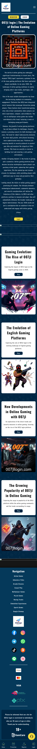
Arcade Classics (18, 584)
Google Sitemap (18, 611)
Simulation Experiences (18, 603)
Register (13, 17)
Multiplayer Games (18, 592)
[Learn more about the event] (18, 225)
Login (25, 17)
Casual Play (18, 588)
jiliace (18, 212)
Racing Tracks (18, 600)
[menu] (34, 7)
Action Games (18, 576)
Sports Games (18, 607)
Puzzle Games (18, 596)
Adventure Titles (18, 580)
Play (18, 274)
